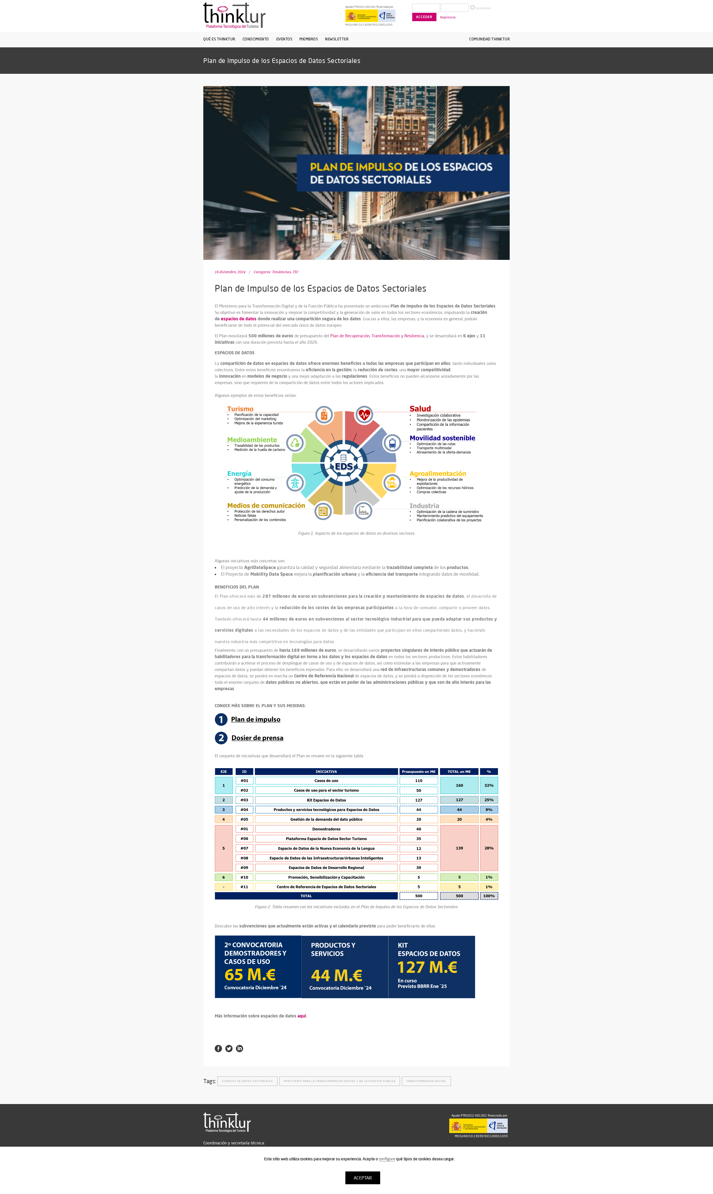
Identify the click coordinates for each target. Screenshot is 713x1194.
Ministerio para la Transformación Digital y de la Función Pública (339, 1081)
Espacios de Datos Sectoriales (247, 1081)
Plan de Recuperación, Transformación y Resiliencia (377, 335)
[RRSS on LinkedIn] (239, 1048)
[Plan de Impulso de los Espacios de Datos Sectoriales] (356, 173)
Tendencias (281, 272)
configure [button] (387, 1158)
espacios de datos (239, 318)
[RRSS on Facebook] (218, 1048)
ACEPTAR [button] (363, 1178)
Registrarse (448, 17)
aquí (301, 1016)
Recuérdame (482, 8)
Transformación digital (426, 1081)
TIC (296, 272)
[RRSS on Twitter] (229, 1048)
